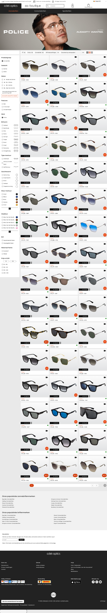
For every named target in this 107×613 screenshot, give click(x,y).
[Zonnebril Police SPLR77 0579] (35, 92)
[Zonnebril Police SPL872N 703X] (93, 119)
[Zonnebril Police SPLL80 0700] (93, 439)
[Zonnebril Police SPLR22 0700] (35, 386)
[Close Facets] (9, 52)
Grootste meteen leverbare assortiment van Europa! (18, 1)
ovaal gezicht (7, 177)
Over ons (4, 562)
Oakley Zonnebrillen (8, 501)
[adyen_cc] (2, 581)
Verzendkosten (40, 567)
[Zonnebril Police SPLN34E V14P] (93, 386)
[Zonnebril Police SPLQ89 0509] (64, 65)
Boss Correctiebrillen (59, 519)
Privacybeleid (23, 605)
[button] (10, 6)
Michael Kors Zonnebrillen (58, 501)
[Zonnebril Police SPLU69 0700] (35, 359)
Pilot (5, 131)
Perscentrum (4, 565)
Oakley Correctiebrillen (8, 517)
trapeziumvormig (8, 186)
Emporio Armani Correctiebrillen (11, 523)
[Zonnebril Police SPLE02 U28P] (35, 119)
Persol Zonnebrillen (7, 503)
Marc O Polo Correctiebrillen (10, 521)
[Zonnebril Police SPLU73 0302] (64, 119)
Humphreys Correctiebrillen (10, 519)
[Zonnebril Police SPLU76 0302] (35, 279)
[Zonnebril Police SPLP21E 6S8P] (35, 306)
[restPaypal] (14, 581)
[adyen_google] (23, 581)
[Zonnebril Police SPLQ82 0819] (93, 359)
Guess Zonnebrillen (56, 503)
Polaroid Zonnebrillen (8, 507)
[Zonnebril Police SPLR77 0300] (64, 306)
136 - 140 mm (8, 85)
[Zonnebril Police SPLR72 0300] (93, 225)
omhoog (102, 601)
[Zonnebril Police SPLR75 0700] (64, 386)
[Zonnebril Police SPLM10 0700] (64, 439)
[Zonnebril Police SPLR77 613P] (93, 279)
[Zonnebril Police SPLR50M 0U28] (93, 172)
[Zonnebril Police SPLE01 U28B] (64, 199)
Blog (72, 569)
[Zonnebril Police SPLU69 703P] (35, 252)
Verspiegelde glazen (9, 243)
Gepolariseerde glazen (9, 240)
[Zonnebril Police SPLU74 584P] (93, 65)
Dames (5, 68)
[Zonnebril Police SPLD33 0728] (35, 332)
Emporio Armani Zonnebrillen (59, 499)
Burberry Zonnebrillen (57, 507)
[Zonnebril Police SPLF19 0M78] (64, 466)
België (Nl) (98, 1)
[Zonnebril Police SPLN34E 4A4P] (93, 92)
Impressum (31, 605)
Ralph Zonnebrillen (56, 505)
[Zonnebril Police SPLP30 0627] (64, 172)
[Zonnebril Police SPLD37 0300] (93, 466)
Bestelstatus (74, 571)
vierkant (6, 183)
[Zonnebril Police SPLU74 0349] (93, 145)
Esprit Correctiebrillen (60, 523)
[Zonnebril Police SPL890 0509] (35, 65)
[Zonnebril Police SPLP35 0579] (35, 145)
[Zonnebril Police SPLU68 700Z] (35, 439)
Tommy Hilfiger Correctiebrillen (62, 521)
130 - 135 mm (8, 82)
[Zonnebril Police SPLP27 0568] (35, 172)
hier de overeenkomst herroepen (12, 601)
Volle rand (6, 158)
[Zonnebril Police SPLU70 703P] (35, 225)
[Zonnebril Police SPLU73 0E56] (93, 332)
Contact (3, 569)
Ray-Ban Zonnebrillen (8, 499)
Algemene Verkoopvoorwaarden (10, 605)
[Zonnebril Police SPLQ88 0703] (64, 225)
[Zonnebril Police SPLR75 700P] (93, 252)
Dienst (38, 562)
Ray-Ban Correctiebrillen (9, 515)
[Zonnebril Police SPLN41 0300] (64, 359)
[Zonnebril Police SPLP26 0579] (93, 306)
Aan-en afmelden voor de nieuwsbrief (81, 567)
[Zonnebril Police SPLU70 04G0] (93, 199)
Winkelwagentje (88, 7)
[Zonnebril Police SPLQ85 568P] (35, 199)
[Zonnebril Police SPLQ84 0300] (64, 145)
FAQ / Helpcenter (76, 565)
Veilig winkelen (40, 565)
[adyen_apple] (18, 581)
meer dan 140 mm (9, 88)
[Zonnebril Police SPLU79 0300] (64, 252)
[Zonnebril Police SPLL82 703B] (64, 412)
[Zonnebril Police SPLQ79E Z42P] (35, 412)
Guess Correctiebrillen (60, 517)
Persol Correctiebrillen (60, 515)
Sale (5, 104)
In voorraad (6, 106)
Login (72, 7)
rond (5, 180)
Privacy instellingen (6, 567)
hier (54, 543)
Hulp (72, 562)
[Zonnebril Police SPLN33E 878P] (64, 332)
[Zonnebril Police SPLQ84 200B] (64, 92)
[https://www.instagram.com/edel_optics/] (96, 582)
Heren (5, 71)
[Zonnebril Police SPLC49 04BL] (35, 466)
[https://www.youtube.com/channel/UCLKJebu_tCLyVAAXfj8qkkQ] (100, 582)
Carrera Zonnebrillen (8, 505)
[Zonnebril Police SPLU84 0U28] (93, 412)
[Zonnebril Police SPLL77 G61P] (64, 279)
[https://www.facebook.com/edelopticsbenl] (93, 582)
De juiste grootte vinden (9, 96)
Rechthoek (6, 128)
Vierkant (6, 125)
